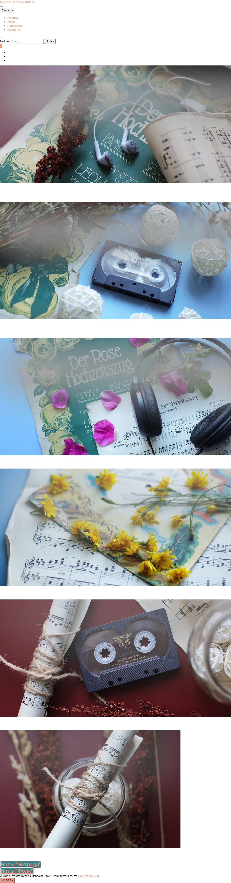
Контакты (14, 30)
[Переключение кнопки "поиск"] (1, 37)
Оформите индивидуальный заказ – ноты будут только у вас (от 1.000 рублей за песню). (75, 462)
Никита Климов (88, 876)
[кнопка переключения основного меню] (1, 6)
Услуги (11, 22)
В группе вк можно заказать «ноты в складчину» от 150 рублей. (54, 593)
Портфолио (15, 26)
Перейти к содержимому (17, 2)
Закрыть (7, 10)
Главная (12, 18)
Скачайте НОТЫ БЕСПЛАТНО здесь (31, 724)
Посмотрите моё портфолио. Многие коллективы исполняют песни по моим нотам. (71, 855)
